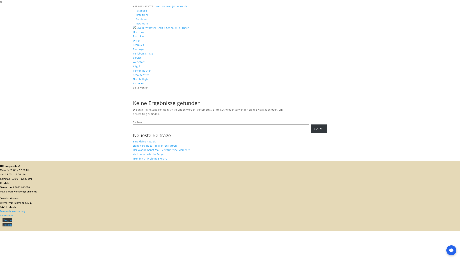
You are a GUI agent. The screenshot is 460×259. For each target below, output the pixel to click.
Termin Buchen (142, 70)
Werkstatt (138, 62)
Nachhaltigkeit (141, 79)
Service (137, 57)
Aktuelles (138, 83)
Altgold (137, 66)
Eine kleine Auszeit (144, 141)
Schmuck (138, 45)
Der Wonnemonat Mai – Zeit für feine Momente (161, 150)
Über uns (138, 32)
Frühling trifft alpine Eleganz (150, 158)
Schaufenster (141, 75)
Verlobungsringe (143, 53)
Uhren (137, 40)
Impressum (6, 215)
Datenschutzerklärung (12, 211)
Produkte (138, 36)
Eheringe (138, 49)
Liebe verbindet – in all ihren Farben (155, 145)
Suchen (137, 122)
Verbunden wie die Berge (148, 154)
